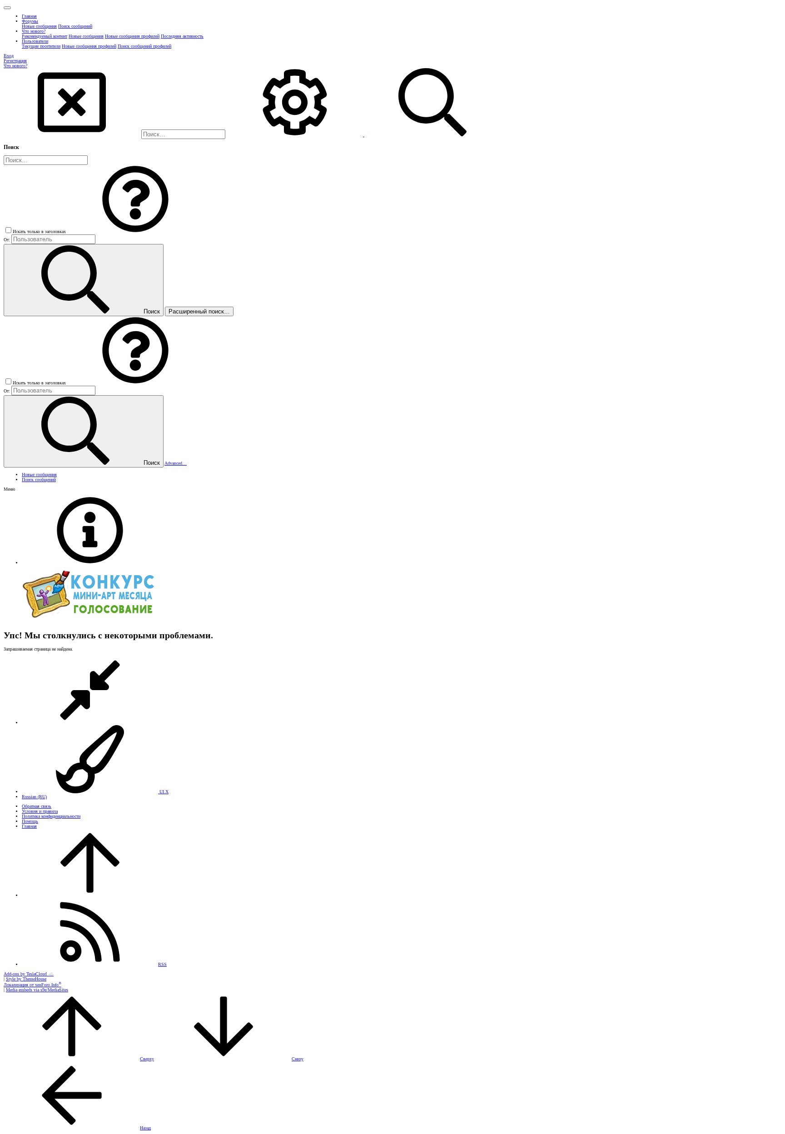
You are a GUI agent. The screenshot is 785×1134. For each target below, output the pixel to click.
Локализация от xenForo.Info (32, 984)
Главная (29, 826)
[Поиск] (295, 134)
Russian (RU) (34, 796)
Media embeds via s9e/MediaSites (37, 989)
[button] (7, 7)
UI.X (163, 791)
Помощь (30, 821)
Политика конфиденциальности (51, 816)
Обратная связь (36, 806)
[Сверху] (90, 895)
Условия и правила (40, 811)
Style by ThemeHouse (26, 978)
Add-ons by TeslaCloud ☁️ (29, 973)
